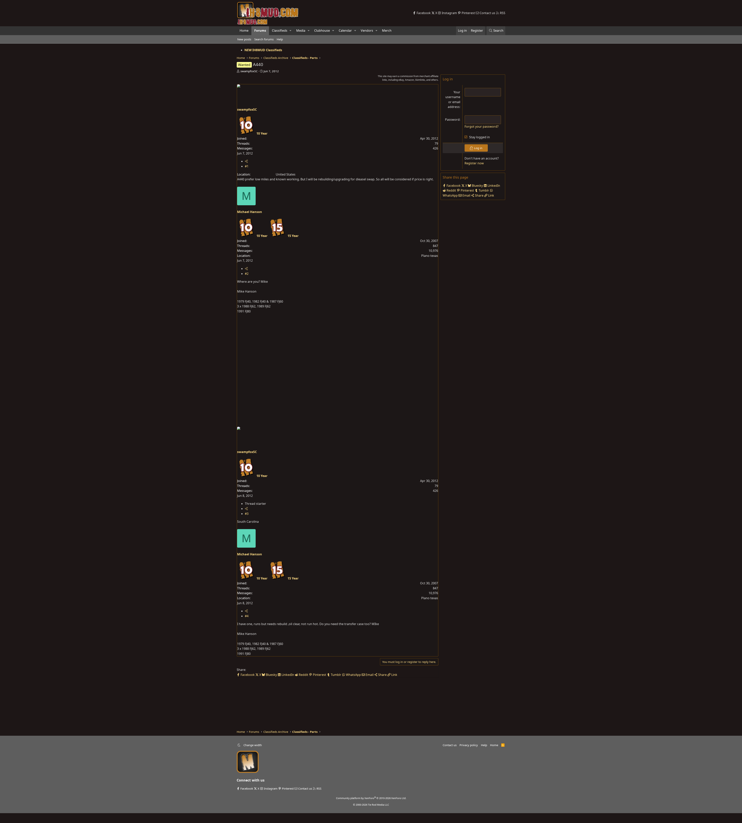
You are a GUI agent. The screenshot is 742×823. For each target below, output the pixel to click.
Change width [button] (252, 745)
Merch (386, 30)
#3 (246, 514)
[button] (290, 30)
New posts (244, 39)
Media (300, 30)
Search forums (264, 39)
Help (280, 39)
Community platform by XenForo (371, 798)
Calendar (345, 30)
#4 (246, 616)
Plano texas (429, 256)
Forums (260, 30)
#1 (246, 166)
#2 (246, 274)
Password (452, 119)
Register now (474, 163)
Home (244, 30)
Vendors (367, 30)
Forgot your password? (482, 126)
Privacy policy (468, 745)
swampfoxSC (249, 71)
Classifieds (279, 30)
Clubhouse (322, 30)
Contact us (450, 745)
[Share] (246, 161)
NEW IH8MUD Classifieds (263, 50)
